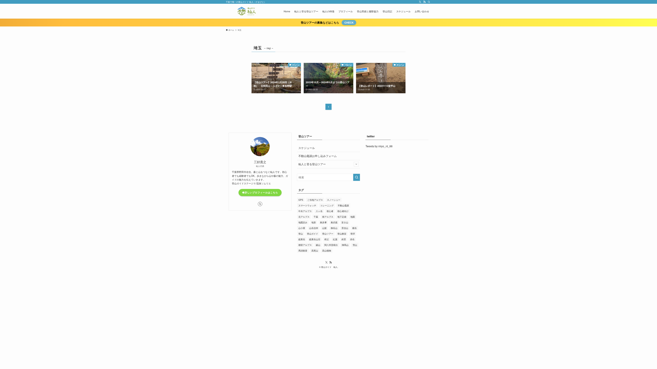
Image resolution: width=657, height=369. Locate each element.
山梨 (324, 228)
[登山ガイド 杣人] (247, 11)
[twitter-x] (420, 2)
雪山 (355, 245)
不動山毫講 (343, 205)
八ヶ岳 (319, 211)
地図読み (302, 222)
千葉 (316, 216)
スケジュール (306, 148)
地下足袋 (341, 216)
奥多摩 (323, 222)
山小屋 (301, 228)
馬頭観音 (302, 250)
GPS (300, 199)
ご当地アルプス (315, 199)
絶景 (344, 239)
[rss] (424, 2)
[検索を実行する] (356, 177)
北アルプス (304, 216)
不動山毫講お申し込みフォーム (317, 156)
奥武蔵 (334, 222)
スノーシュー (333, 199)
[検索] (429, 2)
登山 (300, 233)
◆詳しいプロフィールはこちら (260, 192)
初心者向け (343, 211)
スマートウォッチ (307, 205)
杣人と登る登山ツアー (312, 164)
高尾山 (314, 250)
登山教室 (341, 233)
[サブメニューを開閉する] (356, 164)
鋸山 (318, 245)
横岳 (354, 228)
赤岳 (352, 239)
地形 (313, 222)
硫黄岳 (301, 239)
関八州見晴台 (331, 245)
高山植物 (326, 250)
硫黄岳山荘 (314, 239)
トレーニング (327, 205)
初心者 (330, 211)
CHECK (349, 22)
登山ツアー (327, 233)
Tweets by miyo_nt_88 (378, 146)
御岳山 (334, 228)
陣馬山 (345, 245)
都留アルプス (305, 245)
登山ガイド (312, 233)
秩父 (326, 239)
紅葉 (335, 239)
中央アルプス (305, 211)
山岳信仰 (313, 228)
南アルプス (327, 216)
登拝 (352, 233)
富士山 (345, 222)
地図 (352, 216)
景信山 (345, 228)
